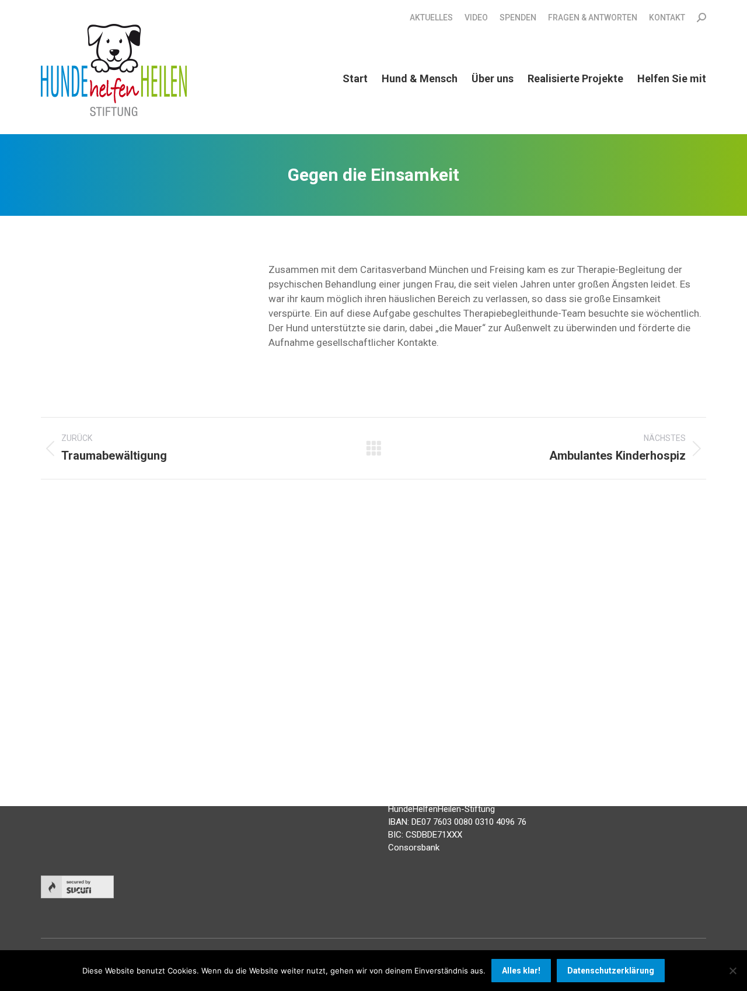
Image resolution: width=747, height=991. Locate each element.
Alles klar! (521, 970)
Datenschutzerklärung (610, 970)
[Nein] (732, 970)
